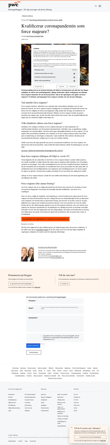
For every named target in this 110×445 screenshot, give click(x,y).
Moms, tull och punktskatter (68, 375)
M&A (59, 375)
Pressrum (76, 402)
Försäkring (29, 375)
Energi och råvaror (65, 373)
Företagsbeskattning (76, 373)
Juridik (21, 370)
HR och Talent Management (79, 368)
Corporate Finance (29, 399)
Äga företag (23, 368)
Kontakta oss (77, 397)
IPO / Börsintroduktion (30, 394)
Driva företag (33, 20)
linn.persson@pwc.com (55, 256)
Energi (42, 402)
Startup (35, 373)
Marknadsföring (86, 370)
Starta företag (28, 370)
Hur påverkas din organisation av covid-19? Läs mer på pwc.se (45, 219)
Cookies (20, 441)
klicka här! (103, 440)
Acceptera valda (38, 86)
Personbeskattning (94, 373)
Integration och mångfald (50, 375)
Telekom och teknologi (62, 416)
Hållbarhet (51, 368)
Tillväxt (54, 370)
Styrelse (40, 370)
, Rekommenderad (42, 20)
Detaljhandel (44, 399)
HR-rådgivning (11, 405)
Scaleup (49, 373)
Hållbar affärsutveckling (14, 408)
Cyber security (14, 370)
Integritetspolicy (12, 441)
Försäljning (85, 373)
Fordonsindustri (45, 410)
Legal (9, 410)
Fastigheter (23, 373)
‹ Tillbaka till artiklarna (27, 16)
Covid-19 (65, 370)
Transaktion (56, 373)
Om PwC (76, 399)
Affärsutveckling (59, 368)
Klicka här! (37, 287)
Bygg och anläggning (46, 397)
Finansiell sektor (45, 408)
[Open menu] (100, 6)
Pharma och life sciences (61, 403)
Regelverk (95, 368)
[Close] (71, 427)
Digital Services (12, 402)
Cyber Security (28, 408)
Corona (71, 370)
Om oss (76, 394)
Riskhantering (28, 405)
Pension (35, 370)
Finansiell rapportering (30, 397)
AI (44, 370)
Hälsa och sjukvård (37, 375)
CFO (98, 370)
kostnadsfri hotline (42, 229)
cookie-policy (51, 66)
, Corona (55, 20)
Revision (59, 370)
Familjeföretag (15, 373)
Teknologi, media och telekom (55, 378)
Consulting (27, 402)
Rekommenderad (32, 368)
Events (75, 410)
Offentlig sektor (61, 399)
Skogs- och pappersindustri (61, 407)
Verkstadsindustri (61, 426)
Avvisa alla (61, 86)
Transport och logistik (62, 418)
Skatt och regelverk (42, 368)
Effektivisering (78, 370)
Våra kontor (76, 405)
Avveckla (29, 373)
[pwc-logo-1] (14, 4)
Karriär (75, 408)
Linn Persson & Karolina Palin (34, 36)
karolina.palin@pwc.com (57, 257)
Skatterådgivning (12, 399)
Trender (49, 370)
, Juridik (60, 20)
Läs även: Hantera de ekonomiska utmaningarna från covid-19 (42, 150)
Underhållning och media (61, 422)
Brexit (93, 370)
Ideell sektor (60, 397)
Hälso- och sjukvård (62, 394)
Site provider (33, 441)
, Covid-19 (50, 20)
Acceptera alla (73, 86)
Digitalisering (68, 368)
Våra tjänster (11, 394)
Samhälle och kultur (90, 375)
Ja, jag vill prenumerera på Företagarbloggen (21, 283)
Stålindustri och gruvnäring (61, 412)
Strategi (89, 368)
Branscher (43, 394)
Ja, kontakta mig (64, 283)
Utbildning (27, 410)
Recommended (80, 375)
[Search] (95, 6)
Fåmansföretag (42, 373)
